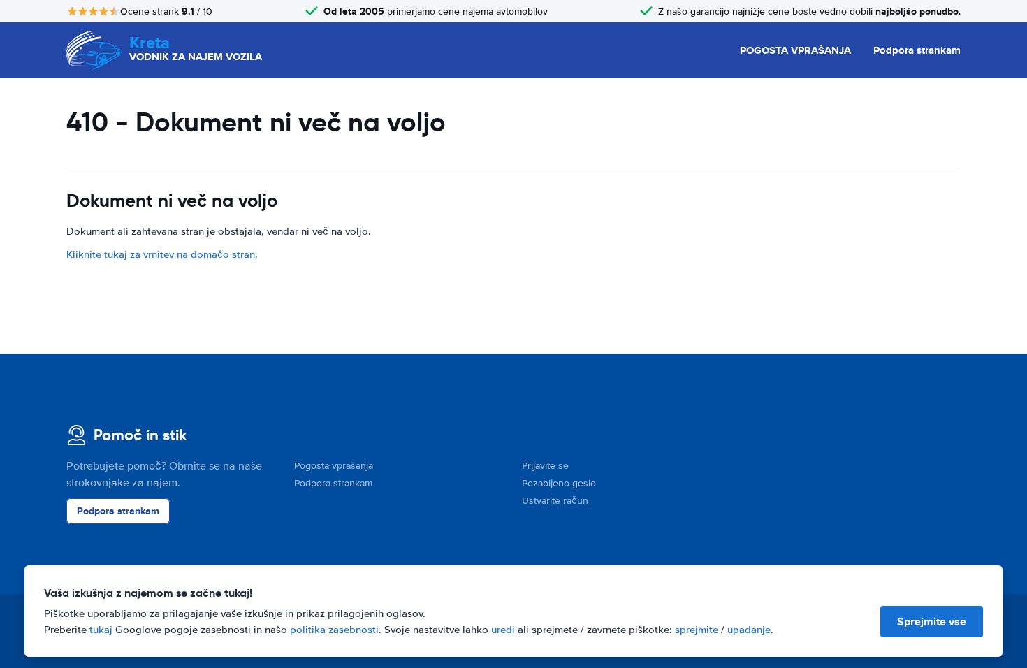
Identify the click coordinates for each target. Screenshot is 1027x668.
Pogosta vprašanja (333, 466)
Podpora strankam (917, 50)
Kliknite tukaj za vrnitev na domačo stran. (162, 254)
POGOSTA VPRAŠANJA (795, 50)
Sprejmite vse (931, 621)
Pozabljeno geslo (559, 483)
